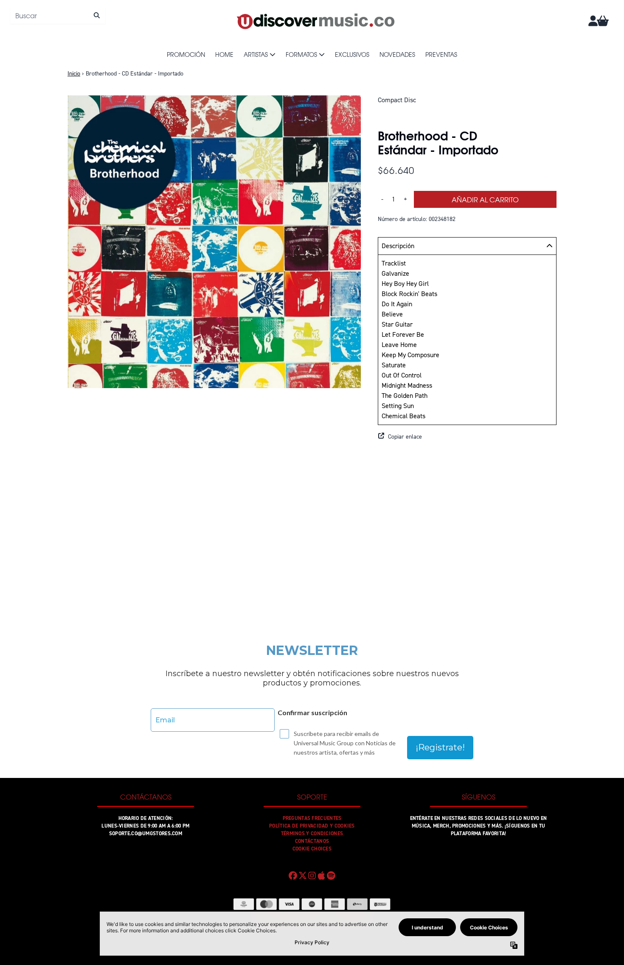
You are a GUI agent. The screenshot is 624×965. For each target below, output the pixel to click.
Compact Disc (397, 99)
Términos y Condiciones (312, 833)
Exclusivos (352, 54)
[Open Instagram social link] (312, 875)
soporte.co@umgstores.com (145, 833)
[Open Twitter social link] (302, 875)
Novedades (397, 54)
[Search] (96, 15)
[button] (467, 437)
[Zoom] (214, 241)
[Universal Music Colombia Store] (315, 21)
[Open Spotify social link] (331, 875)
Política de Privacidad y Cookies (312, 825)
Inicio (73, 74)
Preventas (441, 54)
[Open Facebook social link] (293, 875)
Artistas (256, 54)
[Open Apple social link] (321, 875)
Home (224, 54)
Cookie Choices (312, 848)
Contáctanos (312, 841)
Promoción (186, 54)
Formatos (301, 54)
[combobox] (57, 15)
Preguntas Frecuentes (312, 818)
